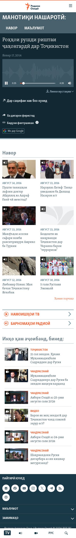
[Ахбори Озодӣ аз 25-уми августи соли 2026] (16, 397)
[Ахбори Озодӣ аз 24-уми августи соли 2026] (16, 436)
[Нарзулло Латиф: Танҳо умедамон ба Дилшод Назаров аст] (57, 169)
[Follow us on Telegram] (51, 488)
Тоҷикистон (39, 350)
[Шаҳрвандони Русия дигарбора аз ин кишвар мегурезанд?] (16, 454)
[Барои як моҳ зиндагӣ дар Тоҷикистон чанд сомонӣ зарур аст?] (16, 415)
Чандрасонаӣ (39, 371)
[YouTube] (36, 533)
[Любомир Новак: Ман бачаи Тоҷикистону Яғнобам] (19, 266)
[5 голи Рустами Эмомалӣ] (57, 266)
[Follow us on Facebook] (15, 488)
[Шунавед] (20, 533)
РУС (51, 533)
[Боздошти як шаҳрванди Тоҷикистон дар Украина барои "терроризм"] (57, 215)
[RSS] (60, 488)
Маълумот (34, 28)
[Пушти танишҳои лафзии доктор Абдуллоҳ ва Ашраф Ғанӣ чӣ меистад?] (19, 169)
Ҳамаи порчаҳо (64, 298)
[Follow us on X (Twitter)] (42, 488)
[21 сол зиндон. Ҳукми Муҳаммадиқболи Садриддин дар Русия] (16, 354)
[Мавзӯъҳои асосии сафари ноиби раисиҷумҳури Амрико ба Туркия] (19, 215)
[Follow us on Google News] (6, 488)
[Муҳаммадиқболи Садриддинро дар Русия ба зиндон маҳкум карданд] (16, 375)
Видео (34, 411)
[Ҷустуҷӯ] (66, 533)
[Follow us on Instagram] (33, 488)
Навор (11, 28)
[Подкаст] (6, 497)
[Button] (19, 116)
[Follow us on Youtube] (24, 488)
